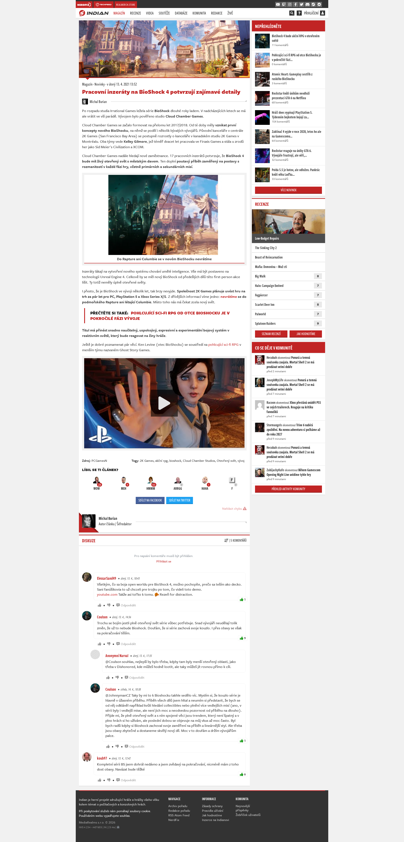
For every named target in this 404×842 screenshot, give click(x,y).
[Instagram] (289, 4)
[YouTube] (278, 4)
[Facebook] (295, 4)
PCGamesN (99, 460)
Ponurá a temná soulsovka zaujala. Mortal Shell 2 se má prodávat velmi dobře (290, 362)
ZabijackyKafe (275, 469)
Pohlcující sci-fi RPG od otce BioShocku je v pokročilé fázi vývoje (160, 315)
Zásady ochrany (212, 806)
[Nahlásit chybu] (118, 827)
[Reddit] (319, 4)
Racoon (271, 402)
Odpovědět (128, 605)
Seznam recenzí (271, 333)
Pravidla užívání (212, 810)
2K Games (147, 460)
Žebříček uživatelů (248, 815)
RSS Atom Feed (178, 815)
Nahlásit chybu (232, 508)
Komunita (199, 13)
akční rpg (161, 460)
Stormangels (274, 425)
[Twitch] (284, 4)
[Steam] (313, 4)
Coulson (102, 616)
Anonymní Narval (116, 655)
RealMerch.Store (125, 5)
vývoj (241, 460)
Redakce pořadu (179, 810)
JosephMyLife (275, 380)
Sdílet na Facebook (150, 500)
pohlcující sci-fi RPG (223, 344)
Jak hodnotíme (305, 333)
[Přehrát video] (164, 403)
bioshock (175, 460)
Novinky (99, 84)
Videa (150, 13)
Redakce (216, 13)
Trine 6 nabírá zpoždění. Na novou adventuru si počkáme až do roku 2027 (293, 429)
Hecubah (272, 357)
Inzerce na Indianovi (215, 820)
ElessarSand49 (106, 578)
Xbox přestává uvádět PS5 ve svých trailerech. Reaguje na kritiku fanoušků (294, 407)
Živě (230, 13)
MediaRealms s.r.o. (91, 822)
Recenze (135, 13)
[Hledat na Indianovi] (291, 13)
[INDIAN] (94, 13)
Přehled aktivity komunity (288, 488)
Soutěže (164, 13)
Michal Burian (98, 101)
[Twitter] (301, 4)
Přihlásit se (163, 561)
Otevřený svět (226, 460)
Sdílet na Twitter (179, 500)
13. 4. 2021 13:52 (122, 84)
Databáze (181, 13)
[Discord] (307, 4)
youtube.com (107, 594)
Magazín (119, 13)
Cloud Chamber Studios (199, 460)
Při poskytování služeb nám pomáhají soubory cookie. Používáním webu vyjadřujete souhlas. (115, 813)
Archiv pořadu (177, 806)
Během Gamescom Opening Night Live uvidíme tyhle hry (293, 472)
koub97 (102, 758)
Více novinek (288, 190)
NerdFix (173, 820)
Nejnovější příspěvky (243, 808)
